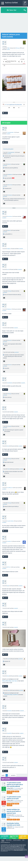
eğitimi (12, 791)
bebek (2, 840)
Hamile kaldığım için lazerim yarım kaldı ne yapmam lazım (14, 811)
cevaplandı (8, 133)
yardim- (14, 819)
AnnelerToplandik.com (5, 842)
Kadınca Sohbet (11, 3)
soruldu (8, 49)
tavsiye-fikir (9, 793)
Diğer (9, 48)
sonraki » (13, 775)
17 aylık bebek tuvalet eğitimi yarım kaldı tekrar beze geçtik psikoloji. (15, 784)
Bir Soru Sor (11, 10)
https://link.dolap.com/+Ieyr (9, 680)
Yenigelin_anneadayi (11, 816)
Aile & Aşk (15, 788)
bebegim (17, 791)
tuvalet (8, 791)
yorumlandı (9, 153)
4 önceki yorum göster (8, 149)
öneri (18, 819)
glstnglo (8, 789)
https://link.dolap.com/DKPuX (11, 694)
